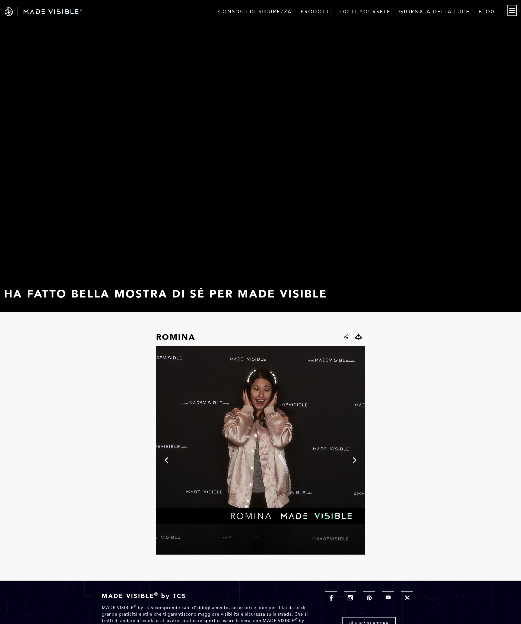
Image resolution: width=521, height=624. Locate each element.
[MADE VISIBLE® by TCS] (104, 11)
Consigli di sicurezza (255, 12)
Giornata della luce (434, 12)
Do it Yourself (365, 12)
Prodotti (316, 12)
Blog (487, 12)
